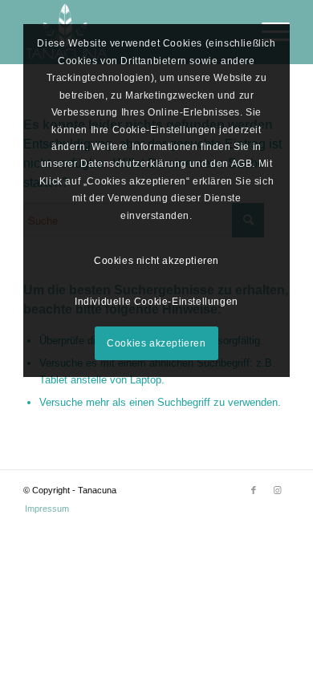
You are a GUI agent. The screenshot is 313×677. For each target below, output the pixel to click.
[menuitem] (43, 509)
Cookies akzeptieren (156, 343)
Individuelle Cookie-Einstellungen (156, 301)
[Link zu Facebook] (254, 490)
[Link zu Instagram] (278, 490)
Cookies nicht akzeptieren (156, 260)
